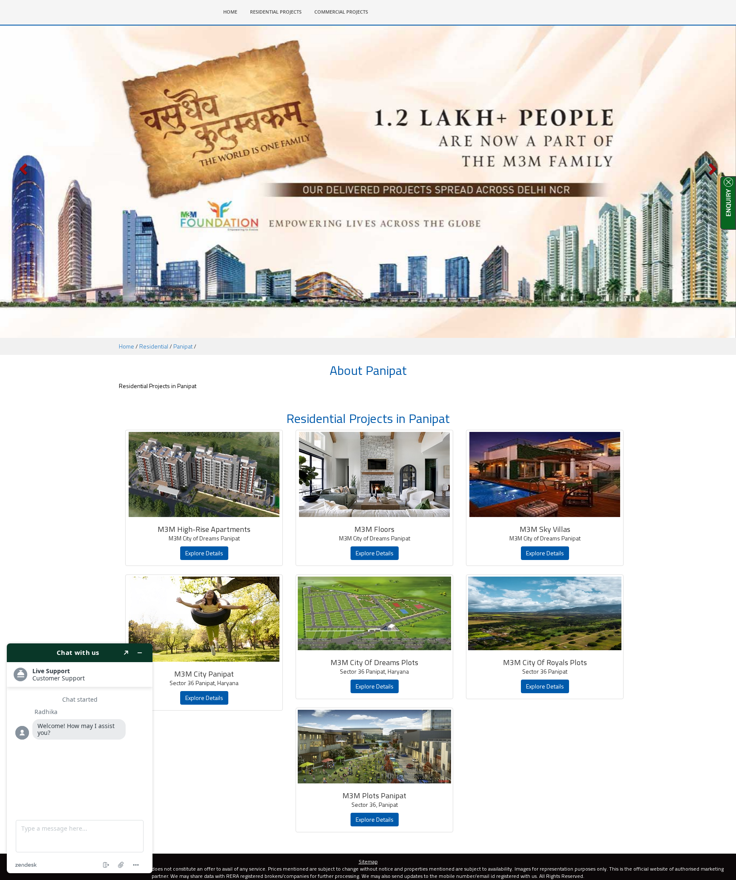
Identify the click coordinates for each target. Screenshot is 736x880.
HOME (233, 11)
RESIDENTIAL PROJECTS (276, 12)
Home (126, 346)
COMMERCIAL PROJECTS (341, 12)
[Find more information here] (79, 758)
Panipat (183, 346)
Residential (153, 346)
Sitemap (368, 861)
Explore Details (204, 553)
